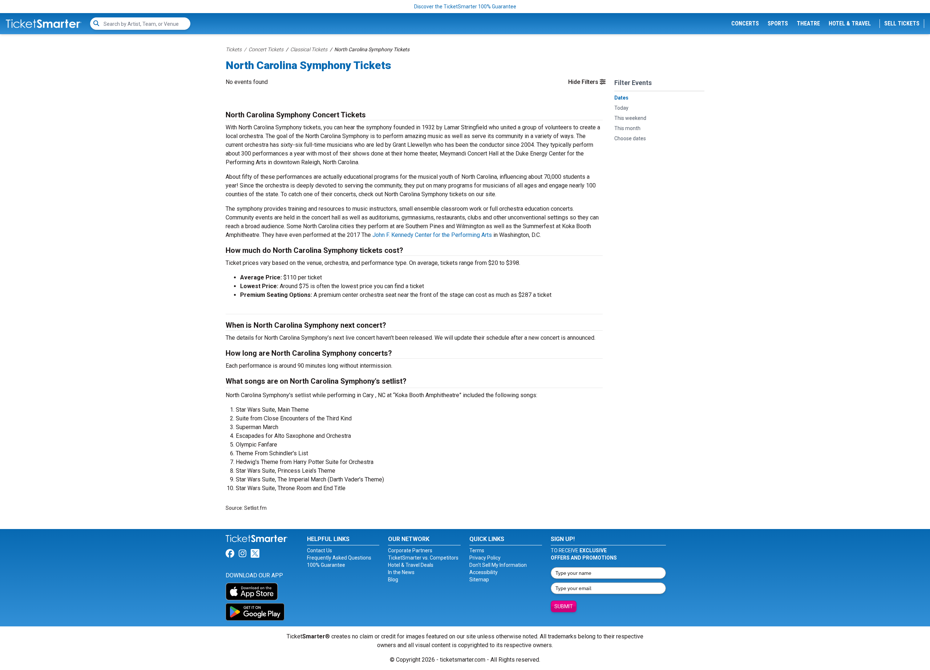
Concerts (745, 23)
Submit (563, 606)
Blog (393, 579)
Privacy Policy (485, 558)
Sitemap (479, 579)
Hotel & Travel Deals (410, 565)
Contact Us (319, 550)
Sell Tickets (901, 23)
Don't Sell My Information (498, 565)
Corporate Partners (410, 550)
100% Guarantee (326, 565)
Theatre (808, 23)
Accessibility (483, 572)
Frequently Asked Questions (339, 558)
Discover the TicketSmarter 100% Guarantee (465, 6)
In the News (401, 572)
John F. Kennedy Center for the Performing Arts (432, 234)
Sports (778, 23)
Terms (476, 550)
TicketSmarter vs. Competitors (423, 558)
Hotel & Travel (850, 23)
